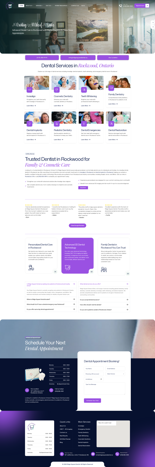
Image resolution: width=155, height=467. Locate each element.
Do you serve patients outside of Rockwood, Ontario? (96, 310)
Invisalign (31, 96)
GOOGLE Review (65, 439)
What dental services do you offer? (90, 284)
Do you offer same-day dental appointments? (40, 309)
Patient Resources (61, 5)
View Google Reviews (77, 225)
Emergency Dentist (84, 429)
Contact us (75, 5)
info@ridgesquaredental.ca (104, 455)
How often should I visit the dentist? (90, 305)
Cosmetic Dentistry (63, 96)
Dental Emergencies (90, 130)
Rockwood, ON (29, 176)
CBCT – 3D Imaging (66, 429)
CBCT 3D (48, 5)
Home (21, 5)
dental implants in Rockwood (104, 172)
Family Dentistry (116, 94)
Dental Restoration (117, 130)
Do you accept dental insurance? (90, 300)
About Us (29, 5)
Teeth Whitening (89, 96)
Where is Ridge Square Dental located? (38, 299)
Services (39, 5)
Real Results (64, 436)
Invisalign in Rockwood (86, 172)
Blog (83, 5)
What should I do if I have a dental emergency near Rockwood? (45, 304)
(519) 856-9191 (128, 6)
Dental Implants (34, 130)
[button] (153, 22)
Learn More (30, 106)
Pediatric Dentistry (63, 130)
